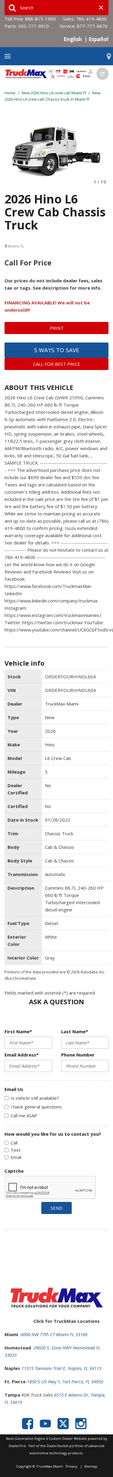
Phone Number (78, 1055)
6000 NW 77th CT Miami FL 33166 (53, 1334)
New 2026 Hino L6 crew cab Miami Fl (54, 93)
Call (14, 1143)
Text (15, 1150)
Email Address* (22, 1055)
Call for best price (56, 364)
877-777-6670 (92, 26)
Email (16, 1157)
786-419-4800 (91, 19)
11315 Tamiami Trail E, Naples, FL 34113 (61, 1368)
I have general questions (36, 1107)
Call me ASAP (24, 1115)
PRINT (57, 328)
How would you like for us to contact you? (53, 1134)
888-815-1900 (40, 19)
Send (56, 1208)
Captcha (14, 1171)
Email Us (14, 1089)
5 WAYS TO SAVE (56, 350)
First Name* (18, 1031)
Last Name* (74, 1031)
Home (10, 93)
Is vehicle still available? (35, 1098)
